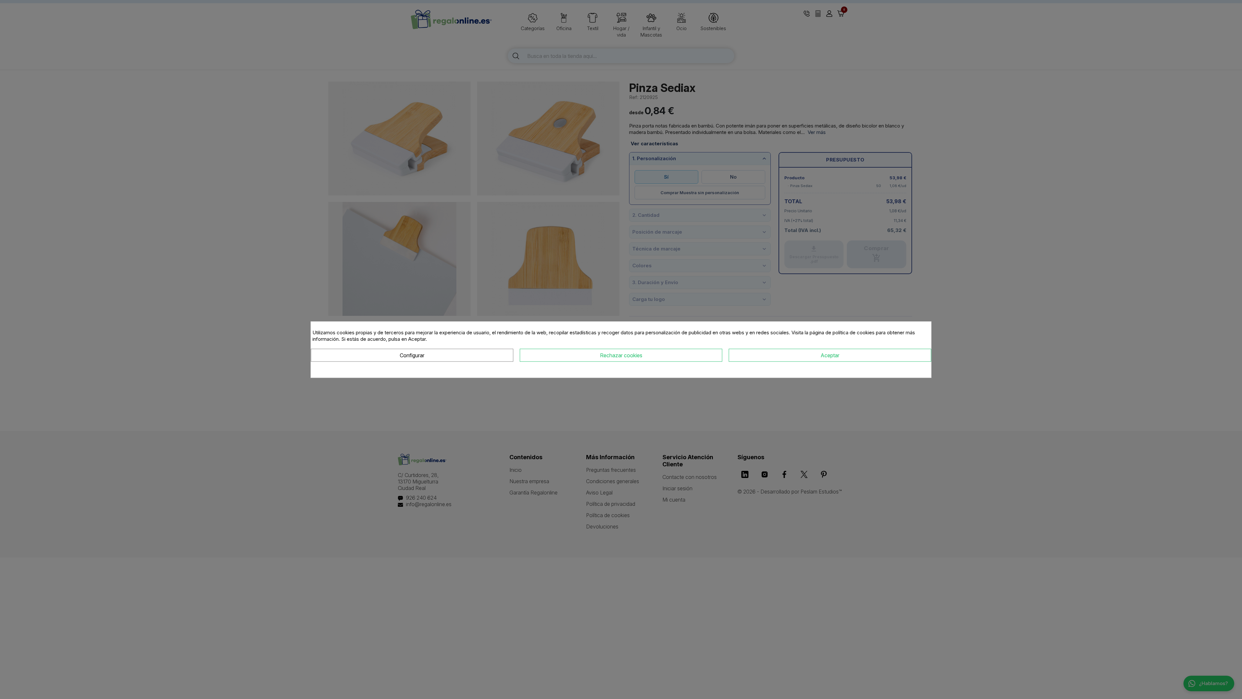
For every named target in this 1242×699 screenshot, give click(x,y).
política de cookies (854, 332)
